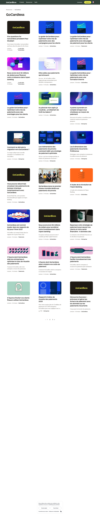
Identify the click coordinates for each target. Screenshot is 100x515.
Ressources (29, 2)
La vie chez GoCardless (21, 49)
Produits (21, 2)
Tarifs (35, 2)
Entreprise (84, 123)
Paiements (84, 46)
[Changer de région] (93, 2)
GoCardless (53, 46)
